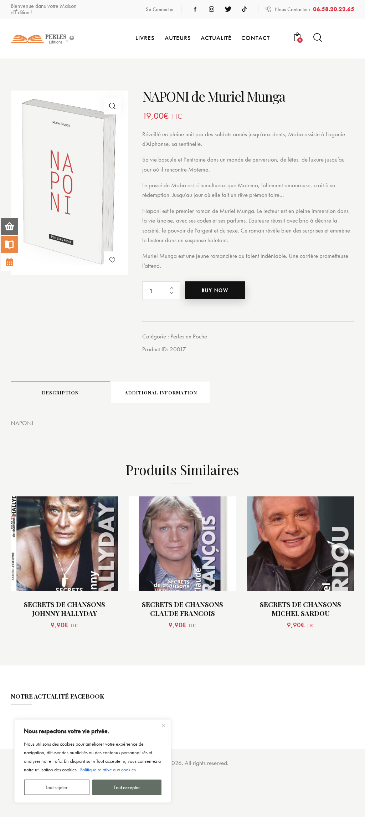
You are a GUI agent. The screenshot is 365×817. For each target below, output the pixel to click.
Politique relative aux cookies (108, 769)
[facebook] (195, 9)
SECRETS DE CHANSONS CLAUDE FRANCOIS (182, 608)
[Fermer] (163, 725)
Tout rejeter (56, 787)
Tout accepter (127, 787)
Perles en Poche (188, 336)
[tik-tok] (244, 9)
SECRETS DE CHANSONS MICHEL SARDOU (300, 608)
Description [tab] (60, 392)
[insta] (212, 9)
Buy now (215, 290)
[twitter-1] (228, 9)
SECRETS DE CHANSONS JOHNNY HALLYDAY (64, 608)
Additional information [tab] (161, 392)
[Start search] (318, 37)
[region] (92, 761)
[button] (112, 106)
